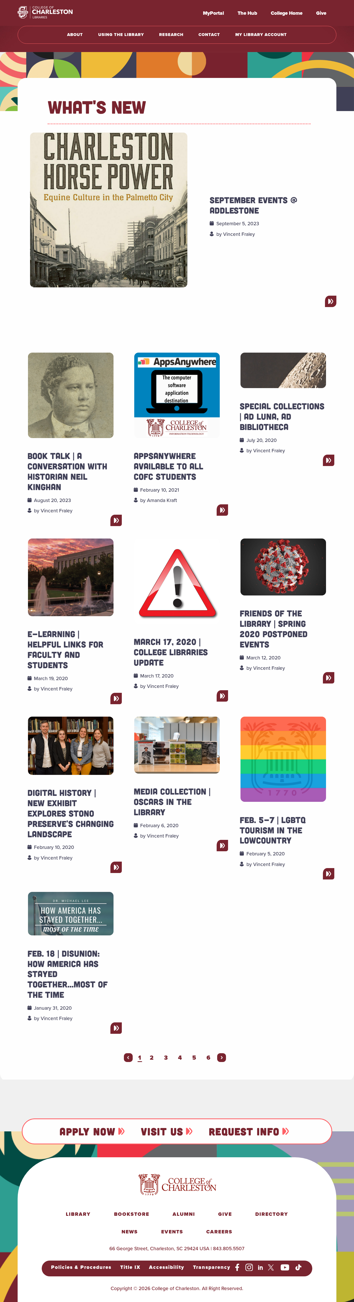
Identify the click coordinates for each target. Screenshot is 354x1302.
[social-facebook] (237, 1267)
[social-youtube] (285, 1267)
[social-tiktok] (298, 1267)
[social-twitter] (271, 1267)
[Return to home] (56, 13)
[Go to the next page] (221, 1057)
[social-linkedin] (260, 1267)
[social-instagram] (249, 1267)
